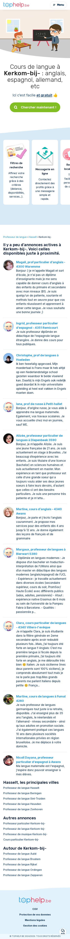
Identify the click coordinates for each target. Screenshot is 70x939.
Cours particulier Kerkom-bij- (21, 839)
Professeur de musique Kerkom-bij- (25, 834)
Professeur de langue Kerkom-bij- (24, 828)
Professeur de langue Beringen (22, 793)
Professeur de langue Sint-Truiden (24, 798)
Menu (60, 4)
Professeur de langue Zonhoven (23, 809)
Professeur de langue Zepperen (22, 875)
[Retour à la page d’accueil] (16, 5)
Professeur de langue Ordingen (22, 869)
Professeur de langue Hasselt (21, 787)
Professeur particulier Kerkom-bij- (24, 823)
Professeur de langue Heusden (22, 804)
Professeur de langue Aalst (19, 853)
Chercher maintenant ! (38, 107)
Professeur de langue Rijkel (20, 864)
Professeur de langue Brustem (22, 859)
